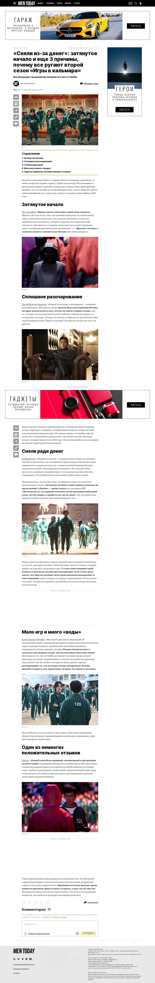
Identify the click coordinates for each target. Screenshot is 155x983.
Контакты (16, 973)
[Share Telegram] (16, 110)
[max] (30, 959)
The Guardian (29, 212)
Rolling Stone (28, 459)
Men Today (26, 3)
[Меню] (14, 3)
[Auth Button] (140, 3)
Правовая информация (21, 969)
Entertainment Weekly (33, 639)
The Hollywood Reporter (34, 304)
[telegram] (22, 959)
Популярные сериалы (29, 90)
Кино (26, 48)
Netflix (41, 90)
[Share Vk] (16, 97)
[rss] (14, 959)
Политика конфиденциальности (23, 964)
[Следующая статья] (77, 941)
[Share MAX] (16, 104)
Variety (25, 760)
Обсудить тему (91, 83)
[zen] (26, 959)
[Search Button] (135, 3)
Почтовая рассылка (130, 3)
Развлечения (17, 48)
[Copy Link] (16, 117)
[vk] (18, 959)
